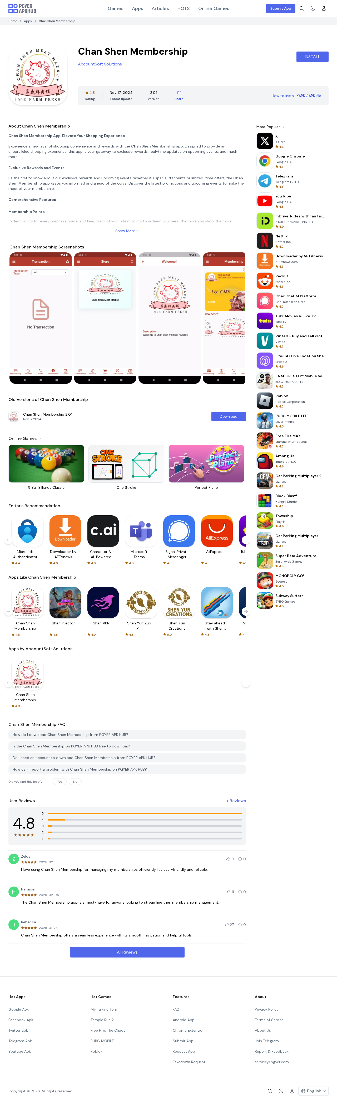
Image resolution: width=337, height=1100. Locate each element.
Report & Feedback (272, 1051)
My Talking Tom (104, 1009)
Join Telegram (267, 1040)
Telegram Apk (20, 1040)
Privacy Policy (267, 1009)
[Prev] (18, 318)
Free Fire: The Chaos (108, 1030)
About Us (263, 1030)
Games (115, 8)
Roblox (96, 1051)
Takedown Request (189, 1062)
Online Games (213, 8)
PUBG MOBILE (102, 1040)
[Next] (236, 318)
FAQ (176, 1009)
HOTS (183, 8)
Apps (137, 8)
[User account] (324, 8)
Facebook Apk (20, 1019)
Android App (184, 1019)
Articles (160, 8)
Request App (184, 1051)
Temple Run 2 (102, 1019)
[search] (301, 8)
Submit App (280, 8)
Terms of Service (269, 1019)
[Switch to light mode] (313, 8)
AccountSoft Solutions (100, 64)
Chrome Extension (189, 1030)
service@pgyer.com (272, 1062)
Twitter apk (18, 1030)
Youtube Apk (19, 1051)
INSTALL (312, 56)
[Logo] (22, 8)
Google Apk (18, 1009)
